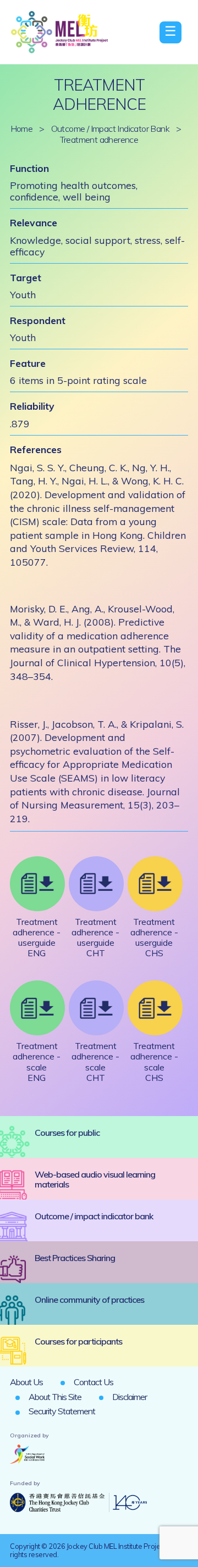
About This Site (55, 1396)
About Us (26, 1381)
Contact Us (93, 1381)
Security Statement (62, 1411)
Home (21, 128)
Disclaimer (129, 1396)
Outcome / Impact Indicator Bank (110, 128)
